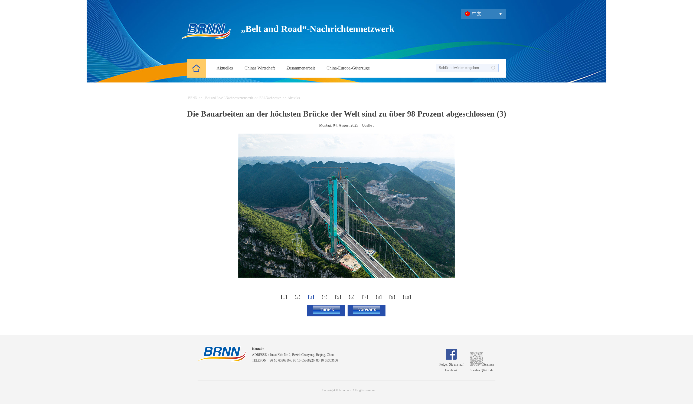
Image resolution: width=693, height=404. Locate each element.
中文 (477, 13)
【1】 (284, 297)
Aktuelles (225, 68)
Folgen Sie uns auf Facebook (451, 367)
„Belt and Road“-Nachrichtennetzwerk (228, 98)
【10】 (407, 297)
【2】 (298, 297)
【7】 (366, 297)
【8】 (379, 297)
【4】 (325, 297)
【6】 (352, 297)
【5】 (339, 297)
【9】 (393, 297)
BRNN (192, 98)
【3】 (312, 297)
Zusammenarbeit (300, 68)
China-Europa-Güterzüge (348, 68)
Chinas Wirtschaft (259, 68)
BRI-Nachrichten (270, 98)
